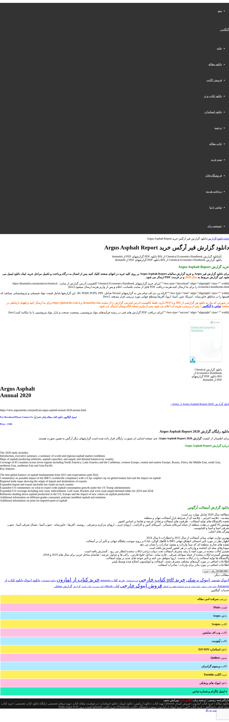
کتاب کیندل (86, 586)
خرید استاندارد (132, 580)
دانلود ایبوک (32, 580)
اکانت (219, 624)
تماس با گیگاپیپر (211, 306)
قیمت (220, 607)
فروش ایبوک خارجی (141, 585)
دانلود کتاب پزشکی (209, 586)
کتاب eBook (112, 586)
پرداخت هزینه (214, 191)
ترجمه (218, 127)
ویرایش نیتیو (171, 700)
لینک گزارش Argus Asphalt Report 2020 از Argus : (199, 404)
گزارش (212, 238)
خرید (215, 674)
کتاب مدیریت (98, 586)
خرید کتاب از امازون (78, 579)
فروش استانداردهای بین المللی (176, 586)
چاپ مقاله (215, 143)
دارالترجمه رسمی (218, 700)
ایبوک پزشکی (198, 580)
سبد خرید (216, 159)
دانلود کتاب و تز (213, 96)
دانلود (220, 238)
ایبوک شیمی (220, 580)
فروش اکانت (214, 80)
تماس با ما (215, 207)
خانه (219, 48)
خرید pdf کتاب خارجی (162, 579)
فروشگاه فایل (213, 175)
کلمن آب (186, 700)
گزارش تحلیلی (63, 586)
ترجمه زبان (199, 700)
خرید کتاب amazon (112, 580)
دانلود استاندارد (213, 111)
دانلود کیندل (196, 587)
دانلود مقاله (215, 64)
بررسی (212, 599)
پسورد (219, 657)
